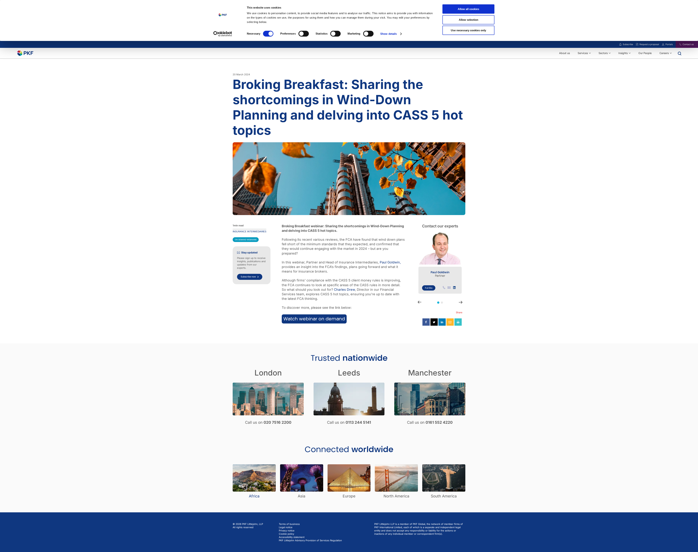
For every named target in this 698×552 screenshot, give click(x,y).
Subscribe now (248, 276)
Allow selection (468, 19)
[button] (438, 302)
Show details (388, 33)
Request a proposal (649, 44)
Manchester (430, 372)
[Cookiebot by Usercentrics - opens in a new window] (223, 34)
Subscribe (628, 44)
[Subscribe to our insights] (620, 44)
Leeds (349, 372)
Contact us (688, 44)
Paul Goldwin (440, 272)
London (268, 372)
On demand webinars (245, 240)
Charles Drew (344, 289)
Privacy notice (286, 530)
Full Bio (428, 288)
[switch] (303, 34)
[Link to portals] (663, 44)
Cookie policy (286, 533)
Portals (669, 44)
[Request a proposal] (637, 44)
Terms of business (289, 524)
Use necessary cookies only (468, 30)
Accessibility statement (291, 537)
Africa (254, 496)
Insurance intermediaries (249, 231)
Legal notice (285, 527)
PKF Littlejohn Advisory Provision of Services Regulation (310, 540)
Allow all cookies (468, 9)
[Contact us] (678, 44)
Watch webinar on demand (314, 319)
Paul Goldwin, (390, 262)
